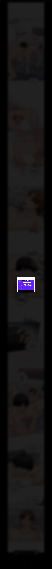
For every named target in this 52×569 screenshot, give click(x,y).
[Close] (33, 277)
